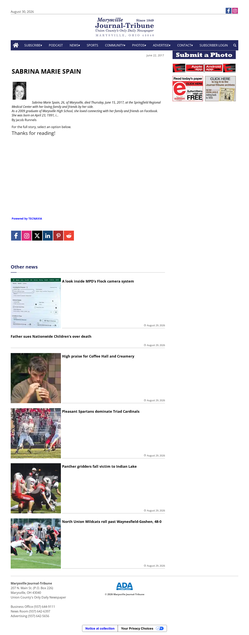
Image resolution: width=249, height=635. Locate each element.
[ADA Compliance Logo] (124, 590)
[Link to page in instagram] (235, 11)
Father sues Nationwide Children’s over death (51, 336)
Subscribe (32, 45)
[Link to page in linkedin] (48, 236)
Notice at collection (100, 628)
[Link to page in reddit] (69, 236)
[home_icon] (16, 45)
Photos (138, 45)
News (74, 45)
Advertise (161, 45)
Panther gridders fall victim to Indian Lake (99, 466)
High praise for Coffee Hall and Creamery (98, 356)
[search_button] (234, 45)
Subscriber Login (214, 45)
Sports (92, 45)
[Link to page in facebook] (228, 11)
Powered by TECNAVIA (27, 218)
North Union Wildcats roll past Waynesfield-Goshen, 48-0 (111, 521)
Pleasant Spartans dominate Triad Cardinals (100, 411)
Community (114, 45)
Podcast (56, 45)
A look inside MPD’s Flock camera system (98, 281)
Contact (184, 45)
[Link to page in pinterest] (58, 236)
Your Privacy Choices (137, 628)
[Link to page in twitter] (37, 236)
